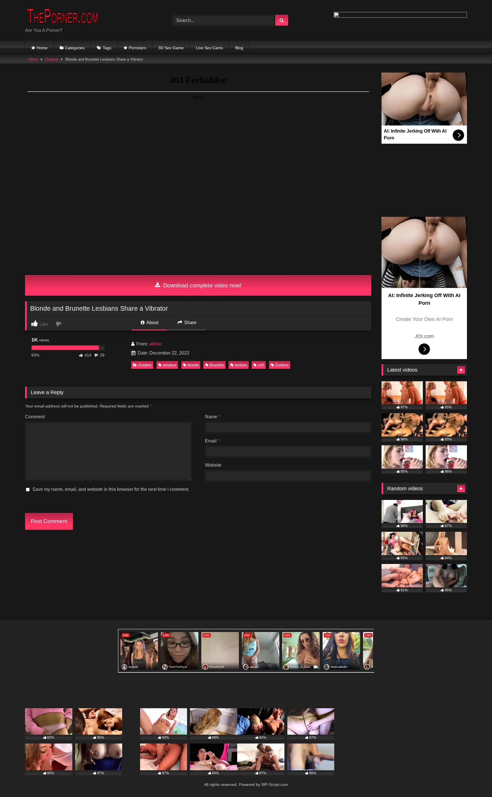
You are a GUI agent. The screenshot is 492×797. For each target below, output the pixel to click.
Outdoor (51, 59)
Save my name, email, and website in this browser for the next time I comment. (110, 489)
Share (189, 322)
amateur (169, 365)
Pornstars (137, 48)
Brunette (217, 365)
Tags (107, 48)
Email (212, 440)
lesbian (241, 365)
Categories (75, 48)
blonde (193, 365)
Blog (239, 48)
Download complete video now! (201, 285)
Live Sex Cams (209, 48)
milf (261, 365)
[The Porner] (67, 16)
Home (42, 48)
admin (155, 343)
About (151, 322)
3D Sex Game (171, 48)
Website (213, 465)
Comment (35, 416)
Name (212, 416)
